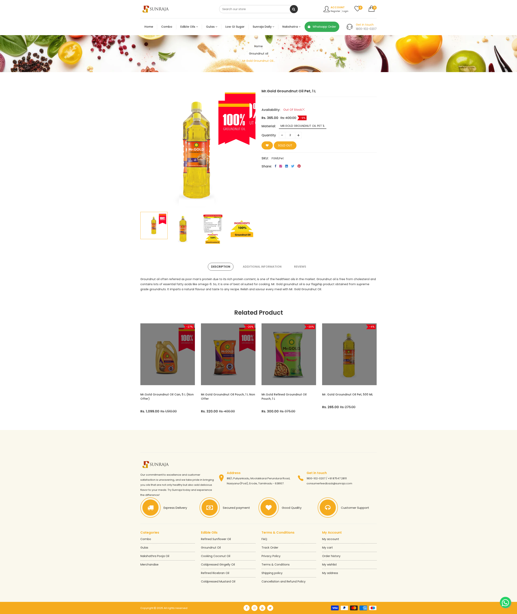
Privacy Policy (271, 556)
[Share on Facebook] (275, 166)
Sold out (285, 145)
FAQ (264, 539)
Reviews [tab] (300, 267)
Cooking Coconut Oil (215, 556)
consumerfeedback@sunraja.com (329, 483)
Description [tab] (220, 267)
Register (335, 11)
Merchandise (149, 564)
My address (330, 573)
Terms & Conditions (276, 564)
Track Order (270, 548)
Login (345, 11)
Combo (145, 539)
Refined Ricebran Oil (215, 573)
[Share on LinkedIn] (286, 166)
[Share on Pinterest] (299, 166)
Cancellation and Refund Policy (284, 581)
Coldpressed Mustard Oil (218, 581)
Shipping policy (272, 573)
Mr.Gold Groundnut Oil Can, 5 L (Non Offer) (167, 396)
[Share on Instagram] (280, 166)
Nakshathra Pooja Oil (154, 556)
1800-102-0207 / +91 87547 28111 (327, 478)
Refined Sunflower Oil (216, 539)
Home (258, 46)
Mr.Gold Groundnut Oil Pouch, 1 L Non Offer (228, 396)
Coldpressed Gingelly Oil (218, 564)
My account (330, 539)
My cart (327, 548)
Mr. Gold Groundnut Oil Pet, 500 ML (347, 394)
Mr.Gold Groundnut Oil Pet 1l (303, 126)
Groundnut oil (258, 54)
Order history (331, 556)
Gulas (144, 548)
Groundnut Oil (211, 548)
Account (338, 7)
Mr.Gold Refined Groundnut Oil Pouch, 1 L (284, 396)
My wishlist (329, 564)
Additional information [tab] (262, 267)
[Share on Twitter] (292, 166)
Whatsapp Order (324, 27)
